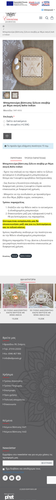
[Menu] (41, 18)
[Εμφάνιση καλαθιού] (52, 18)
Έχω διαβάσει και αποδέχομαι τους (21, 470)
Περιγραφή (16, 158)
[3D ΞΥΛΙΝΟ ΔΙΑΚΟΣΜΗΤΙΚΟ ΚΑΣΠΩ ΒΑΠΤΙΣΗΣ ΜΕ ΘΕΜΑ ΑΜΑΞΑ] (15, 296)
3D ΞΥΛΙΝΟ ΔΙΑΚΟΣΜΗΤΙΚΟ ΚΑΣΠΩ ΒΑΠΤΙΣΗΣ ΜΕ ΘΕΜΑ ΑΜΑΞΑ (15, 312)
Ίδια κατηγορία (28, 279)
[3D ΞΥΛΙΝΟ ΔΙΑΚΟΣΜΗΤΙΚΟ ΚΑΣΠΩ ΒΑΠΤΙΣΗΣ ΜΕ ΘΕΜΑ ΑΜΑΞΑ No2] (41, 296)
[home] (3, 26)
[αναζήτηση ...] (46, 18)
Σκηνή (14, 256)
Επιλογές (8, 116)
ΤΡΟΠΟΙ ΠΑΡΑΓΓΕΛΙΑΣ (35, 158)
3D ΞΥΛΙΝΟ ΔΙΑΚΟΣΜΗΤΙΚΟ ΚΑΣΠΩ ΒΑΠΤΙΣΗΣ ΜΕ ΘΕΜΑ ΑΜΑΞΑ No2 (41, 312)
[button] (5, 65)
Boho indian (25, 256)
